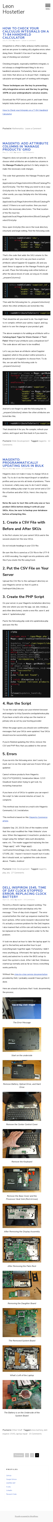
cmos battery (37, 1430)
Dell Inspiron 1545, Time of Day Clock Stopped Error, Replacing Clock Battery (24, 892)
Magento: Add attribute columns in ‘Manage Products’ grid (25, 146)
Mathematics (18, 128)
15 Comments (29, 900)
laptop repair (22, 1433)
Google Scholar (11, 1479)
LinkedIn (9, 1490)
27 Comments (27, 469)
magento (42, 441)
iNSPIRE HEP (10, 1483)
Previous (19, 1455)
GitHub (8, 1476)
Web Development (20, 441)
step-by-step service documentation (30, 974)
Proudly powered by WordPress (26, 1516)
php (4, 872)
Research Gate (11, 1494)
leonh (17, 40)
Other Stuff (17, 1430)
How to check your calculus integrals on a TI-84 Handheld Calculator (26, 33)
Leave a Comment (33, 128)
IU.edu (8, 1487)
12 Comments (28, 152)
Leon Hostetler (14, 9)
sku (8, 872)
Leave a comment (29, 40)
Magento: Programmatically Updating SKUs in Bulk (23, 463)
